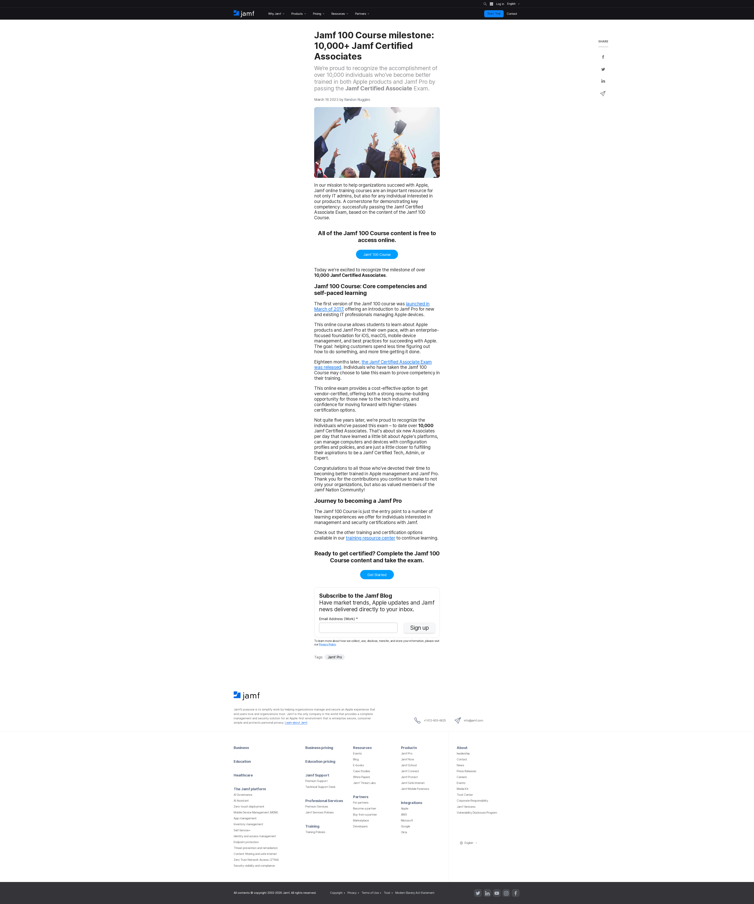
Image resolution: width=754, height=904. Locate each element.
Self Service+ (242, 830)
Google (405, 826)
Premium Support (316, 781)
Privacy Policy (327, 644)
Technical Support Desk (320, 787)
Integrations (411, 802)
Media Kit (463, 789)
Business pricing (319, 747)
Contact (462, 759)
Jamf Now (407, 759)
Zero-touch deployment (249, 806)
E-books (358, 765)
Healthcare (243, 775)
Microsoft (407, 820)
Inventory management (248, 824)
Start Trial (494, 13)
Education (242, 761)
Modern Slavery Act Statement (414, 893)
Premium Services (316, 806)
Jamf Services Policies (319, 812)
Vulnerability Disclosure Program (477, 812)
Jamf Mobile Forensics (415, 789)
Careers (462, 777)
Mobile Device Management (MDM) (256, 812)
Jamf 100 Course (377, 254)
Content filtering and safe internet (255, 854)
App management (245, 818)
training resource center (370, 538)
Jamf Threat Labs (364, 783)
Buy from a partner (365, 814)
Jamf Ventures (466, 807)
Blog (356, 759)
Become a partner (364, 808)
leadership (463, 753)
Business (241, 747)
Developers (360, 826)
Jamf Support (317, 775)
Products (409, 747)
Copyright (336, 893)
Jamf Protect (409, 777)
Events (357, 753)
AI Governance (243, 795)
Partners (360, 797)
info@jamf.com (473, 720)
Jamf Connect (410, 771)
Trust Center (465, 795)
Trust (387, 893)
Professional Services (324, 800)
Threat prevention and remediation (256, 848)
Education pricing (320, 761)
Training (312, 826)
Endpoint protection (246, 842)
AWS (404, 814)
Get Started (376, 575)
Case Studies (361, 771)
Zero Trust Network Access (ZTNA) (256, 860)
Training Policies (315, 832)
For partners (361, 802)
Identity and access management (255, 836)
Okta (404, 832)
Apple (404, 808)
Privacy (352, 893)
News (460, 765)
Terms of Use (370, 893)
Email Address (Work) (338, 619)
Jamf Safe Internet (413, 783)
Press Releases (466, 771)
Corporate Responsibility (472, 800)
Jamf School (409, 765)
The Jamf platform (250, 789)
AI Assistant (241, 800)
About (462, 747)
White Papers (361, 777)
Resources (362, 747)
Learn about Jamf (296, 722)
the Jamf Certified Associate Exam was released (373, 364)
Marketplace (361, 820)
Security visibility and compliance (254, 865)
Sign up (419, 627)
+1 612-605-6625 (435, 720)
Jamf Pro (335, 657)
